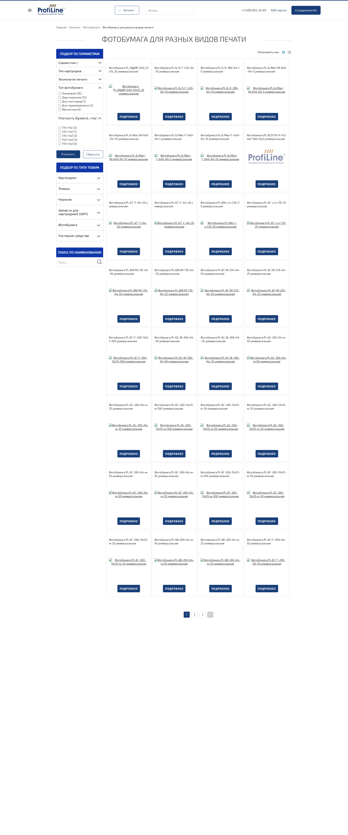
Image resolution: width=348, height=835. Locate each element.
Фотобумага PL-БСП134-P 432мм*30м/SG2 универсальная (266, 136)
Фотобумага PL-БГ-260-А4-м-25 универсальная (174, 474)
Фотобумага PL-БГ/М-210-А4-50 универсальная (220, 271)
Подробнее (129, 116)
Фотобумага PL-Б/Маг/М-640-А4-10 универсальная (128, 136)
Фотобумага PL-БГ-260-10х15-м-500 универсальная (220, 474)
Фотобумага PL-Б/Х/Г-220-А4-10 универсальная (174, 69)
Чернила (64, 199)
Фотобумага (67, 225)
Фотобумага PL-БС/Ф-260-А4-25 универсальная (220, 339)
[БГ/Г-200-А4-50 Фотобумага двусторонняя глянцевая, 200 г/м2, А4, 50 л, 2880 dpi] (267, 561)
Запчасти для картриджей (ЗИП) (73, 212)
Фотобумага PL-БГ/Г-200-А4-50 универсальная (266, 541)
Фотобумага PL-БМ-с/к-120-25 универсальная (220, 204)
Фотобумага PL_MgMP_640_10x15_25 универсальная (128, 69)
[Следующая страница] (210, 615)
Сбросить (93, 154)
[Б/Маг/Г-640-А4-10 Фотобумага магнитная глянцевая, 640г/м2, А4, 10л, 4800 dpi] (220, 157)
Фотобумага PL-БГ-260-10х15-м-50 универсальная (266, 474)
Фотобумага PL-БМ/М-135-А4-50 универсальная (128, 271)
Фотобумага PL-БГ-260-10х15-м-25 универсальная (128, 541)
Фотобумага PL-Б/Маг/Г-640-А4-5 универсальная (174, 136)
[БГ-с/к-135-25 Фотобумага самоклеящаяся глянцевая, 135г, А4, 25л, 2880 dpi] (267, 224)
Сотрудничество (306, 10)
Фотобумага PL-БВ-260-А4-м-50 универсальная (174, 541)
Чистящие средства (73, 235)
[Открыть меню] (29, 10)
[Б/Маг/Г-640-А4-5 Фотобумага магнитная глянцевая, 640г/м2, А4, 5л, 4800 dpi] (174, 157)
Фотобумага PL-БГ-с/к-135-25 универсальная (266, 204)
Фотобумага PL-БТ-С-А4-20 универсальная (173, 204)
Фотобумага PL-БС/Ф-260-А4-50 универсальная (173, 339)
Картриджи (67, 178)
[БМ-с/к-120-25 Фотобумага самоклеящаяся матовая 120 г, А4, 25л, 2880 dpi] (220, 224)
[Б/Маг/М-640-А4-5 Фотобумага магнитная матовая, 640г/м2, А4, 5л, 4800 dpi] (267, 89)
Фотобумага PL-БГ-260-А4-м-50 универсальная (128, 474)
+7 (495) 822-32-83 (253, 10)
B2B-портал (279, 10)
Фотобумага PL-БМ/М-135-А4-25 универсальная (174, 271)
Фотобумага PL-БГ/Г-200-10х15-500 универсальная (128, 339)
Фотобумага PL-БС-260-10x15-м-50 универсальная (220, 406)
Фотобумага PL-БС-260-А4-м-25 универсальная (128, 406)
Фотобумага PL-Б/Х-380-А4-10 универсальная (220, 69)
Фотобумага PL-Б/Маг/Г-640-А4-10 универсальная (220, 136)
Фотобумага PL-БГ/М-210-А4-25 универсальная (266, 271)
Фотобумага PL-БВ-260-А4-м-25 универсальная (220, 541)
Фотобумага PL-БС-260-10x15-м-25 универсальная (266, 406)
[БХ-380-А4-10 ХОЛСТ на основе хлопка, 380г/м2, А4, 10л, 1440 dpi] (220, 89)
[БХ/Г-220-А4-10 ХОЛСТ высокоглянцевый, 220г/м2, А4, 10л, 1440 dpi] (174, 89)
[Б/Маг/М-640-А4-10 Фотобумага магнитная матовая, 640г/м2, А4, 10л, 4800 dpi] (129, 157)
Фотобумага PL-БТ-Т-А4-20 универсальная (128, 204)
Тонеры (64, 188)
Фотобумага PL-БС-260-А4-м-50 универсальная (266, 339)
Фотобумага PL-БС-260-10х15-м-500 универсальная (174, 406)
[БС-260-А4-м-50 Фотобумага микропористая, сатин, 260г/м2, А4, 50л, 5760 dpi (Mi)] (267, 359)
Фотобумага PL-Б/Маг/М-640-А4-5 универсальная (266, 69)
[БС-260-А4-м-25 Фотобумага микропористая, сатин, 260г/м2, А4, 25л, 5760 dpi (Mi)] (129, 427)
